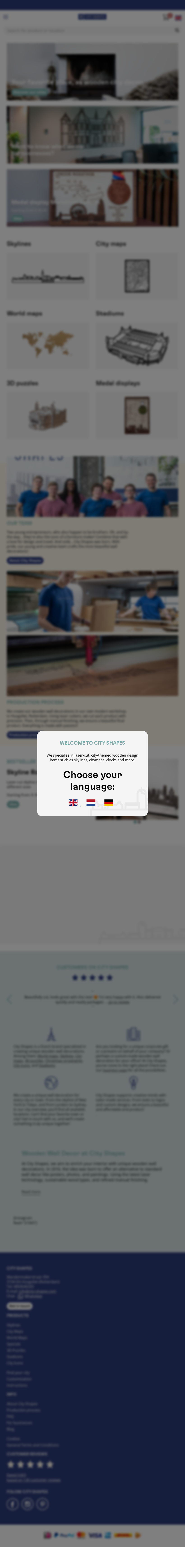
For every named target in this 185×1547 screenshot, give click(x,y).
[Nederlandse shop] (91, 804)
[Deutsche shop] (109, 804)
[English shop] (73, 804)
